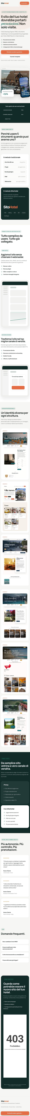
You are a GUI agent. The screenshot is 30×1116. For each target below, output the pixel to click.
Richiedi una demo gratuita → (15, 52)
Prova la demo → (24, 3)
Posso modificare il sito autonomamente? (9, 948)
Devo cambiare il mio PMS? (10, 941)
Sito (5, 3)
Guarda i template (15, 56)
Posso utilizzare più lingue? (10, 960)
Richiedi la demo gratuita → (15, 1113)
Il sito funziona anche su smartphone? (13, 954)
